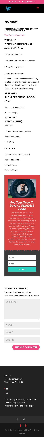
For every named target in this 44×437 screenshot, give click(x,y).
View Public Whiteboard (14, 35)
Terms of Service (21, 406)
